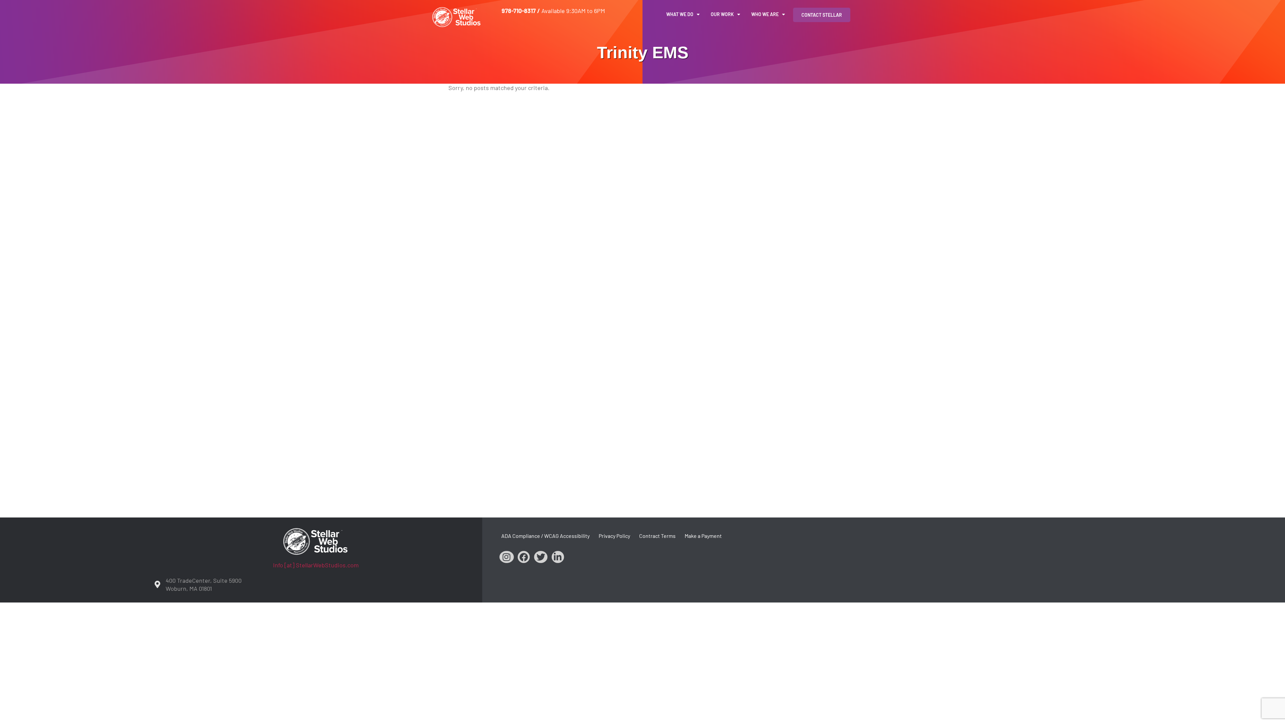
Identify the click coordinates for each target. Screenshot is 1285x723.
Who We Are (765, 14)
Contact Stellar (821, 15)
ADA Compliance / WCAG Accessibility (545, 536)
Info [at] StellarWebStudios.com (316, 565)
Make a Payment (703, 536)
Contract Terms (657, 536)
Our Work (722, 14)
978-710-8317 (519, 10)
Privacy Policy (614, 536)
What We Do (679, 14)
